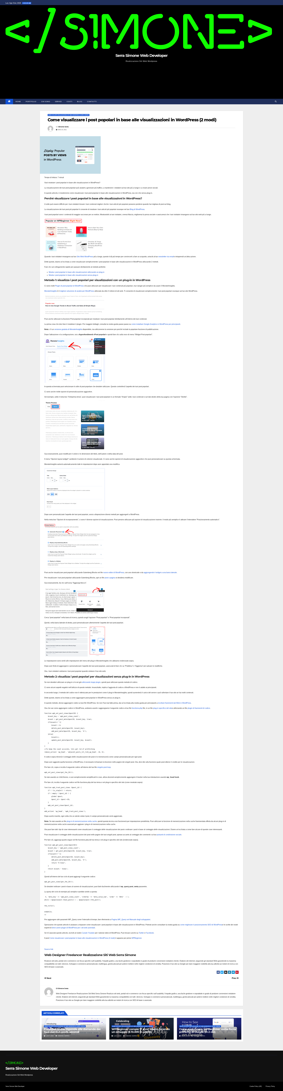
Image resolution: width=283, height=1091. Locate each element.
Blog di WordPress (137, 209)
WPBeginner (137, 938)
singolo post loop (104, 767)
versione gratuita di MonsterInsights (68, 329)
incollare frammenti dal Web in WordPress (174, 703)
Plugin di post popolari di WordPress (69, 286)
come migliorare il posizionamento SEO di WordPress (201, 925)
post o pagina (110, 578)
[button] (276, 101)
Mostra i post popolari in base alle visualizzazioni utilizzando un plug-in (76, 272)
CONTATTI (92, 102)
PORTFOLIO (31, 102)
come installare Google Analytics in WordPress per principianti (155, 324)
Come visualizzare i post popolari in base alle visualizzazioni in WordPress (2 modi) (82, 938)
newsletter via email (166, 257)
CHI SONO (45, 102)
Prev (234, 978)
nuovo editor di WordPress (113, 572)
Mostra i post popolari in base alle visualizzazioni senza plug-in (73, 275)
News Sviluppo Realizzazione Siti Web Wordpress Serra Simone (68, 115)
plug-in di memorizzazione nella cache (82, 821)
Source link (48, 949)
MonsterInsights (50, 291)
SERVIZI (58, 102)
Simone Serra (63, 127)
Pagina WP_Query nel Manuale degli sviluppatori (131, 919)
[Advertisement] (141, 79)
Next (48, 978)
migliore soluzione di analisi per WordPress (77, 291)
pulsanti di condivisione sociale (169, 835)
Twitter (141, 933)
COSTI (69, 102)
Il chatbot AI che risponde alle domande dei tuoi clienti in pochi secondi (72, 1030)
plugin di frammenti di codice (199, 708)
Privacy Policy (270, 1086)
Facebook (150, 933)
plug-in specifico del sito (162, 708)
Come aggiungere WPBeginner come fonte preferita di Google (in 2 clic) (207, 1030)
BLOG (79, 102)
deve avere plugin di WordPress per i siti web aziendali (73, 928)
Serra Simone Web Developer (141, 55)
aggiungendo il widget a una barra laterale (160, 572)
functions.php (137, 708)
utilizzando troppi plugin (91, 682)
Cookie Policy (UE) (256, 1086)
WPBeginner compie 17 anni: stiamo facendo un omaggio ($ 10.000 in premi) (141, 1030)
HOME (18, 102)
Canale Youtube (88, 933)
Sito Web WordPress (85, 257)
